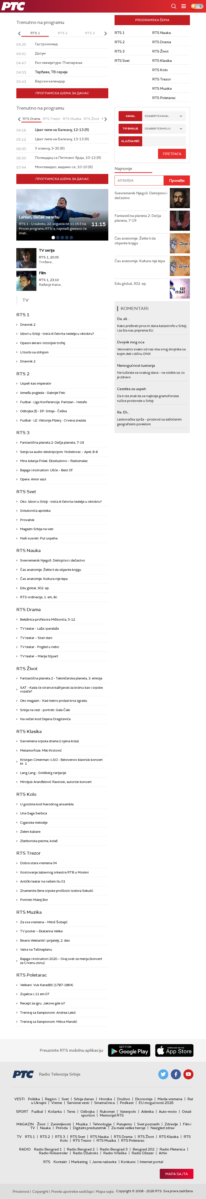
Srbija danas (84, 1099)
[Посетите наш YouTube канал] (188, 1074)
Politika (34, 1099)
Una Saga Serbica (33, 813)
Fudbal (37, 1111)
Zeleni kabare (30, 831)
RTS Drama (28, 610)
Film (42, 272)
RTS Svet (26, 492)
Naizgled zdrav (162, 1128)
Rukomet (107, 1111)
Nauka (45, 1128)
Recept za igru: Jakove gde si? (42, 1003)
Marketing (79, 1162)
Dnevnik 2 (27, 324)
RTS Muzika (29, 912)
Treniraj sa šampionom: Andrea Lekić (48, 1012)
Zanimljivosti (60, 1124)
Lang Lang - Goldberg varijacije (43, 773)
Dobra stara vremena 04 (38, 863)
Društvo (123, 1099)
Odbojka (87, 1111)
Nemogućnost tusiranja (136, 365)
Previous (19, 33)
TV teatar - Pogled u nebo (39, 647)
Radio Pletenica (172, 1149)
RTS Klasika (29, 731)
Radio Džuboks (85, 1153)
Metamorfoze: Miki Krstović (41, 750)
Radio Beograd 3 (114, 1149)
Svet (65, 1099)
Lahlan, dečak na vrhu (39, 217)
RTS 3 (22, 433)
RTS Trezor (28, 853)
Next (105, 33)
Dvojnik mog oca (130, 342)
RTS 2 (22, 374)
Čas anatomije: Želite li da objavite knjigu (50, 570)
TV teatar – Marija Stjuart (39, 656)
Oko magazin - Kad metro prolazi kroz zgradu (53, 701)
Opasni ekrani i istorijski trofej (42, 343)
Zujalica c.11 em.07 (34, 994)
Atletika (147, 1111)
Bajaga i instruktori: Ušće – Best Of (46, 470)
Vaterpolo (128, 1111)
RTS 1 (22, 315)
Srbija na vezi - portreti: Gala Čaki (45, 710)
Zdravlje (171, 1124)
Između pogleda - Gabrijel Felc (42, 393)
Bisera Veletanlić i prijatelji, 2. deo (45, 940)
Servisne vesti (78, 1102)
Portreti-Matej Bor (34, 900)
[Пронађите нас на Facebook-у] (176, 1074)
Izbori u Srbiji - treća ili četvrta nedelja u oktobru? (57, 334)
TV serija (47, 250)
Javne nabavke (104, 1162)
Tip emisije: (130, 128)
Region (51, 1099)
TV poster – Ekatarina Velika (41, 931)
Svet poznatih (148, 1124)
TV (19, 1136)
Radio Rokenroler (53, 1153)
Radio (25, 1149)
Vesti (19, 1099)
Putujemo (124, 1124)
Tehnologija (102, 1124)
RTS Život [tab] (91, 119)
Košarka (55, 1111)
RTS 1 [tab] (35, 33)
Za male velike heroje (128, 1128)
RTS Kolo (26, 794)
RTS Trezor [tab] (51, 119)
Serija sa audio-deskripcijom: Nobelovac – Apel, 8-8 (59, 452)
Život (41, 1124)
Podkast (127, 1102)
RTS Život (27, 669)
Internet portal (151, 1162)
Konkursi (128, 1162)
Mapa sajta (176, 1174)
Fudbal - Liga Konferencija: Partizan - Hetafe (53, 402)
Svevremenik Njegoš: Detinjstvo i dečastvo (52, 560)
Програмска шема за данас (62, 93)
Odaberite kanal (157, 116)
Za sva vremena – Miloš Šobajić (44, 922)
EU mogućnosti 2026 (156, 1102)
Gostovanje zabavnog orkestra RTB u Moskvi (54, 872)
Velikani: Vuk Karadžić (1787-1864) (46, 985)
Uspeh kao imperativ (35, 383)
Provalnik (27, 520)
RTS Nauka (28, 550)
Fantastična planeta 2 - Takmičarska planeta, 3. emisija (61, 678)
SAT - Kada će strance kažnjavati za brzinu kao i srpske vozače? (61, 689)
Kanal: (130, 116)
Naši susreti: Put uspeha (39, 538)
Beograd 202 (143, 1149)
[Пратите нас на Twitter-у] (163, 1074)
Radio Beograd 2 (81, 1149)
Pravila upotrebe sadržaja (72, 1191)
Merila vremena (170, 1099)
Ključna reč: (130, 141)
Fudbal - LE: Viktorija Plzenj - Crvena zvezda (53, 420)
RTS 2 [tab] (62, 33)
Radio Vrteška (115, 1153)
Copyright (40, 1191)
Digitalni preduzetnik (89, 1128)
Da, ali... (123, 318)
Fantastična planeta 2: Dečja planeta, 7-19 (52, 442)
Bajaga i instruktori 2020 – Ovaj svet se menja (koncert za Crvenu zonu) (61, 961)
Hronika (105, 1099)
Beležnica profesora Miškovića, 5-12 (47, 619)
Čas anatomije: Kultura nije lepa (44, 579)
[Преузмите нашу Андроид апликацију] (129, 1050)
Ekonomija (143, 1099)
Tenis (71, 1111)
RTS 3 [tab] (90, 33)
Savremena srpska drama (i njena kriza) (49, 741)
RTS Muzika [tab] (72, 119)
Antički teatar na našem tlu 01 (42, 881)
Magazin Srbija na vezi (36, 529)
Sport (22, 1111)
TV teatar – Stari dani (36, 638)
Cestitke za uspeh (131, 389)
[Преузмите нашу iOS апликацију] (174, 1050)
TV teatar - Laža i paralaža (39, 628)
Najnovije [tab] (123, 168)
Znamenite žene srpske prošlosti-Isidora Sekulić (56, 891)
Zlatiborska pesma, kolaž (39, 841)
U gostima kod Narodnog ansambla (47, 804)
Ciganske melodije (33, 822)
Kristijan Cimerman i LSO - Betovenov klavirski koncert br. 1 (61, 762)
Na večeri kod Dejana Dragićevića (45, 719)
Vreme (56, 1102)
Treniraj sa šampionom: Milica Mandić (48, 1022)
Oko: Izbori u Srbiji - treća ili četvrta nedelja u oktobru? (61, 501)
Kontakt (60, 1162)
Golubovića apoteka (35, 511)
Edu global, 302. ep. (34, 588)
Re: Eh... (123, 412)
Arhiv (163, 1153)
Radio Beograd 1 (48, 1149)
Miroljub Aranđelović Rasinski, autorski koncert (56, 782)
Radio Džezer (143, 1153)
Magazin (25, 1124)
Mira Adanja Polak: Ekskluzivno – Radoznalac (54, 461)
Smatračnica (104, 1102)
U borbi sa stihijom (34, 352)
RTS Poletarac (31, 975)
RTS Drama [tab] (31, 119)
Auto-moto (168, 1111)
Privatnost (21, 1191)
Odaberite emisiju (158, 128)
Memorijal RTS (112, 1115)
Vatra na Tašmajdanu (36, 949)
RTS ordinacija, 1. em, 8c (38, 597)
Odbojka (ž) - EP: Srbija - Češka (43, 411)
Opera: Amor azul (33, 479)
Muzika (82, 1124)
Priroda (62, 1128)
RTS (46, 1162)
